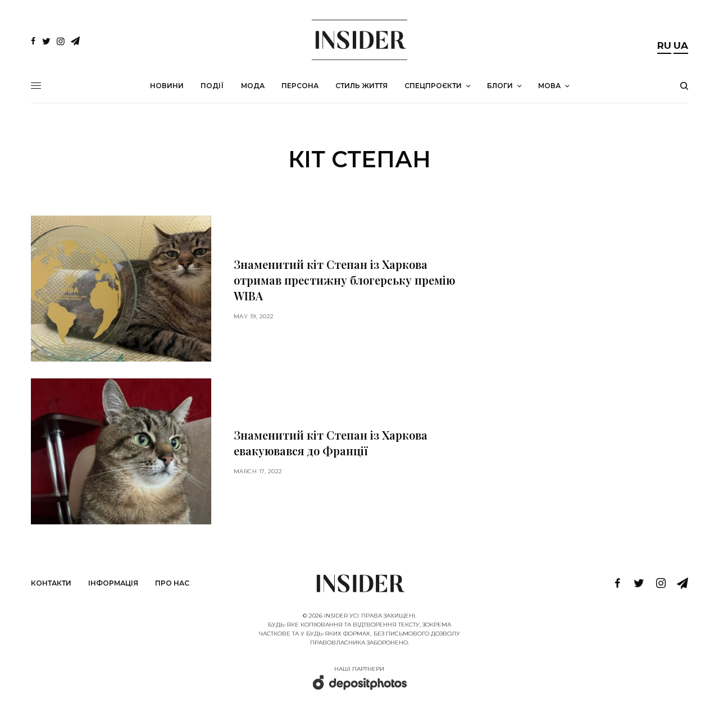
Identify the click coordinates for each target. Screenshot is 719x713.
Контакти (51, 583)
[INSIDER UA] (359, 40)
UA (681, 45)
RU (664, 45)
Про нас (172, 583)
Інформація (113, 583)
